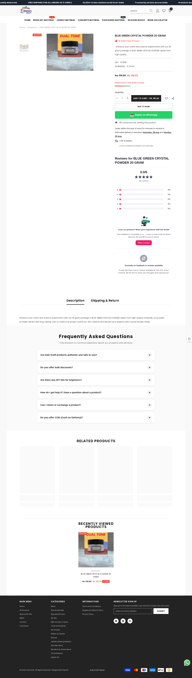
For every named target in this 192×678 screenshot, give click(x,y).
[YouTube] (129, 621)
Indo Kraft (95, 571)
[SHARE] (172, 98)
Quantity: (119, 92)
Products (32, 27)
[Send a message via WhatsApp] (187, 662)
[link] (37, 499)
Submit (161, 611)
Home (22, 27)
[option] (70, 52)
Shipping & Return (105, 301)
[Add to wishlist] (166, 98)
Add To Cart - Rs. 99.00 (146, 98)
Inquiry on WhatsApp (146, 114)
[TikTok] (123, 621)
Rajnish (65, 670)
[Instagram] (116, 621)
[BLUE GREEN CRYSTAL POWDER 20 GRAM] (96, 550)
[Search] (142, 10)
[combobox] (139, 10)
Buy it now (144, 106)
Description (75, 301)
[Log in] (157, 10)
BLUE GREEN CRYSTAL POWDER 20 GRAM (96, 575)
